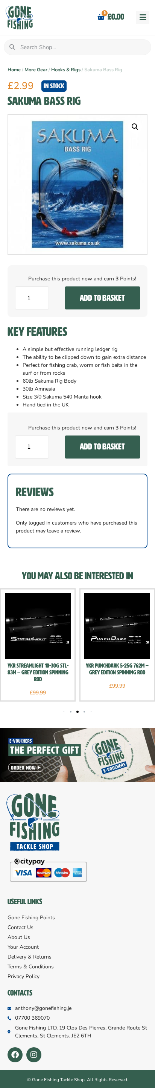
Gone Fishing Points (31, 917)
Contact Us (20, 927)
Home (14, 69)
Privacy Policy (24, 976)
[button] (142, 17)
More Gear (35, 69)
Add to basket (102, 298)
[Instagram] (33, 1054)
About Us (19, 937)
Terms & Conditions (31, 966)
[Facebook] (15, 1054)
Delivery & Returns (30, 956)
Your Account (23, 947)
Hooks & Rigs (66, 69)
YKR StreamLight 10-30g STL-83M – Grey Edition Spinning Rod (38, 672)
